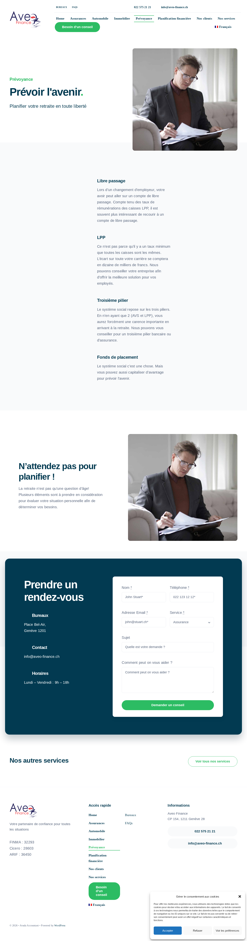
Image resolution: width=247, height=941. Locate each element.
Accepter (167, 930)
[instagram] (123, 925)
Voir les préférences (227, 930)
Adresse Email (135, 613)
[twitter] (117, 925)
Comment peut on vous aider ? (147, 663)
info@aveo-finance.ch (41, 657)
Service (177, 613)
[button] (240, 896)
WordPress (59, 925)
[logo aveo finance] (25, 11)
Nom (127, 588)
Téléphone (179, 588)
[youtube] (129, 925)
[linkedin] (136, 925)
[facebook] (111, 925)
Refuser (197, 930)
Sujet (126, 638)
